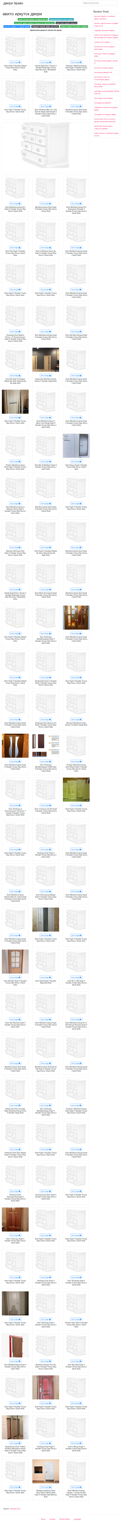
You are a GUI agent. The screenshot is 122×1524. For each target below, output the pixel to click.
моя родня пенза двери (103, 98)
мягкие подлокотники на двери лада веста (106, 24)
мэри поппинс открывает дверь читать (106, 134)
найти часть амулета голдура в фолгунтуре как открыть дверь (106, 36)
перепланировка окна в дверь (61, 19)
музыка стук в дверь (102, 42)
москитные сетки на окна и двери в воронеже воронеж (105, 120)
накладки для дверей (102, 102)
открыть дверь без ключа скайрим (74, 26)
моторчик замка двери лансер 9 (106, 61)
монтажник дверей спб (103, 72)
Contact (52, 1519)
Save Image (14, 62)
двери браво (13, 2)
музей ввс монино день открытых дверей (103, 127)
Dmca (43, 1519)
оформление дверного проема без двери (46, 30)
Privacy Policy (64, 1519)
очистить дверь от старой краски (17, 26)
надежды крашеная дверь (104, 30)
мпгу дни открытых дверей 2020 (104, 54)
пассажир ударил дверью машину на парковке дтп (34, 23)
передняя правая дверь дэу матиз (45, 26)
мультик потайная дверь (103, 67)
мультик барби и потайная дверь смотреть (104, 17)
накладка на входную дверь (105, 114)
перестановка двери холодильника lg (33, 19)
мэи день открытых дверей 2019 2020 (104, 85)
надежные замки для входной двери (106, 108)
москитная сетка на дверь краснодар (104, 47)
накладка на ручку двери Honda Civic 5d (106, 92)
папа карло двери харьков (66, 23)
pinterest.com (15, 1508)
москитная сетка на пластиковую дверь (102, 78)
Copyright (77, 1519)
